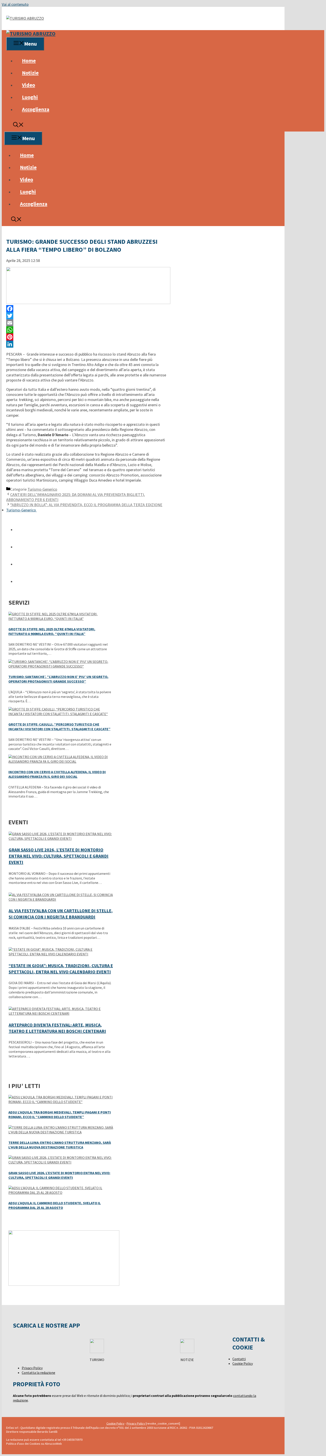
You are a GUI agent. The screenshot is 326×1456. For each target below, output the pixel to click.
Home (29, 60)
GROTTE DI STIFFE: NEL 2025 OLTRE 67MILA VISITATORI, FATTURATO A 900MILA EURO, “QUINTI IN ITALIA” (51, 631)
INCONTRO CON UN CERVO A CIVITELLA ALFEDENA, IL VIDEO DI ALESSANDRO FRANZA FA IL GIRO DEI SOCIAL (57, 774)
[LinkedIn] (86, 344)
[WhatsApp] (86, 329)
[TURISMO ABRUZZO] (30, 33)
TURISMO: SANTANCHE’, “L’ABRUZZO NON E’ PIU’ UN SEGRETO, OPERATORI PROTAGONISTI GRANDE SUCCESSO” (58, 678)
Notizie (30, 72)
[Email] (86, 322)
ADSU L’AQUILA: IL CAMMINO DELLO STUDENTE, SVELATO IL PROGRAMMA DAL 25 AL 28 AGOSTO (54, 1205)
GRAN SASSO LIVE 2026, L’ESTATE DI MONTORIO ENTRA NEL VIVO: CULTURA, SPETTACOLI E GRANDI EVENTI (58, 856)
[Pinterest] (86, 337)
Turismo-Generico (42, 489)
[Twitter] (86, 315)
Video (28, 84)
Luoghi (30, 97)
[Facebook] (86, 308)
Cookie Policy (242, 1363)
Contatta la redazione (38, 1372)
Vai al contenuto (15, 4)
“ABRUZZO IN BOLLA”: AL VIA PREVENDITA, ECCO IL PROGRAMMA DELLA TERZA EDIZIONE (86, 504)
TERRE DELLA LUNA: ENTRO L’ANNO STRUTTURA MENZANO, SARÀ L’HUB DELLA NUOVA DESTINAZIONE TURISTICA (59, 1144)
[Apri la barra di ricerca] (18, 125)
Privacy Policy (32, 1368)
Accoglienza (35, 109)
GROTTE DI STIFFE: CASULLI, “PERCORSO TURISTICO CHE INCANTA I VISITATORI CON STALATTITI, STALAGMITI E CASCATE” (59, 726)
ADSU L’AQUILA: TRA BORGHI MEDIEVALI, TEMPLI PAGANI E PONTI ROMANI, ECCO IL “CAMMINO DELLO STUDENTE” (59, 1114)
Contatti (239, 1359)
